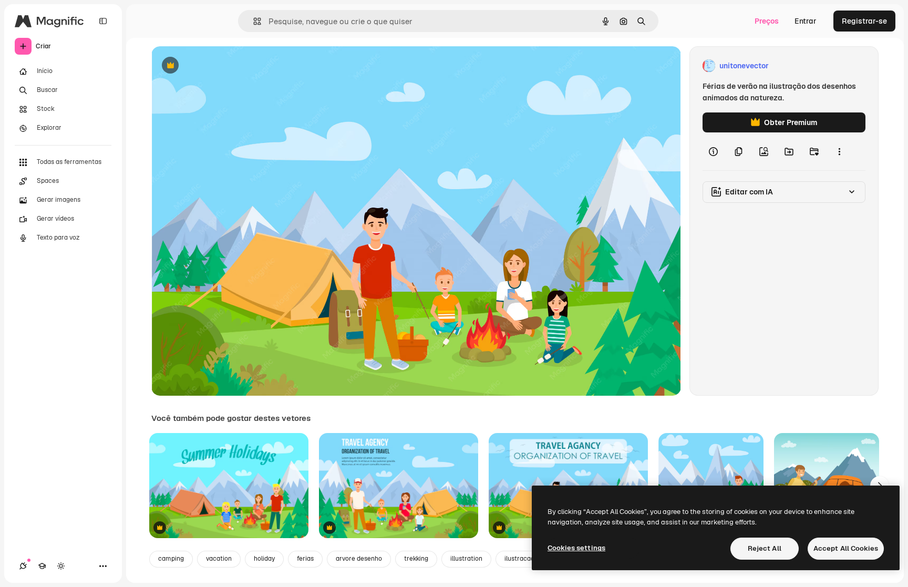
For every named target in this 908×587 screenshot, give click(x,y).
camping (171, 558)
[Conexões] (23, 566)
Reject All (764, 548)
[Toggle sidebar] (103, 21)
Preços (767, 21)
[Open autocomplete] (253, 21)
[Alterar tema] (61, 566)
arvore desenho (359, 558)
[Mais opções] (839, 151)
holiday (264, 558)
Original (218, 66)
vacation (219, 558)
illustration (466, 558)
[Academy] (42, 566)
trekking (416, 558)
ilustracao (519, 558)
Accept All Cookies (845, 548)
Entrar (805, 21)
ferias (305, 558)
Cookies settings (576, 547)
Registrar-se (864, 21)
